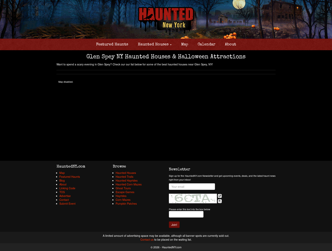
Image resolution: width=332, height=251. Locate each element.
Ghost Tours (123, 188)
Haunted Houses (154, 45)
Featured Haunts (112, 45)
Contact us (147, 239)
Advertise (65, 196)
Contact (64, 200)
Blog (62, 180)
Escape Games (125, 192)
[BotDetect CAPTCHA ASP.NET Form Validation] (193, 198)
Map (184, 45)
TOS (62, 192)
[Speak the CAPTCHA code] (220, 201)
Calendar (206, 45)
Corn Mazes (123, 200)
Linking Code (67, 188)
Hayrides (121, 196)
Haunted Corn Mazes (129, 184)
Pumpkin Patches (126, 203)
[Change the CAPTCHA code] (220, 196)
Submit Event (67, 203)
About (230, 45)
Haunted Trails (124, 176)
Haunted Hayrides (127, 180)
